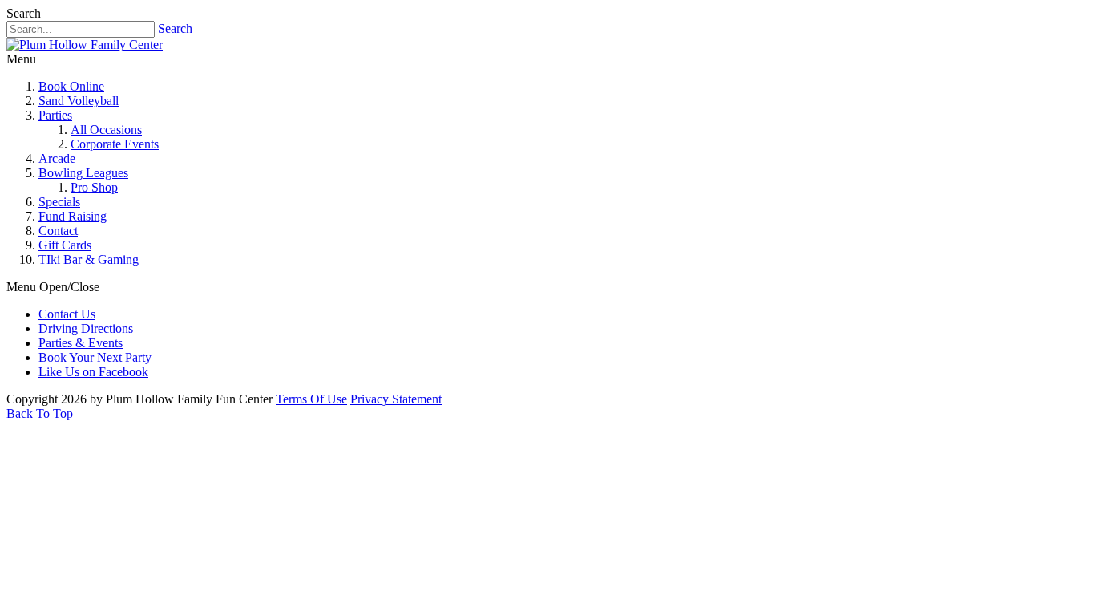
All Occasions (106, 129)
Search (175, 28)
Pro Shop (94, 187)
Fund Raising (72, 216)
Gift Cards (64, 245)
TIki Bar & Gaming (88, 259)
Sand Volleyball (78, 100)
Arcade (56, 158)
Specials (59, 202)
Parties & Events (80, 343)
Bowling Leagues (83, 173)
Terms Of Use (311, 399)
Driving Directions (85, 328)
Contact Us (66, 314)
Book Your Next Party (95, 357)
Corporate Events (115, 144)
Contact (58, 230)
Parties (55, 115)
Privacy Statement (396, 399)
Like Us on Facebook (93, 372)
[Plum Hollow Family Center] (84, 44)
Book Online (71, 86)
